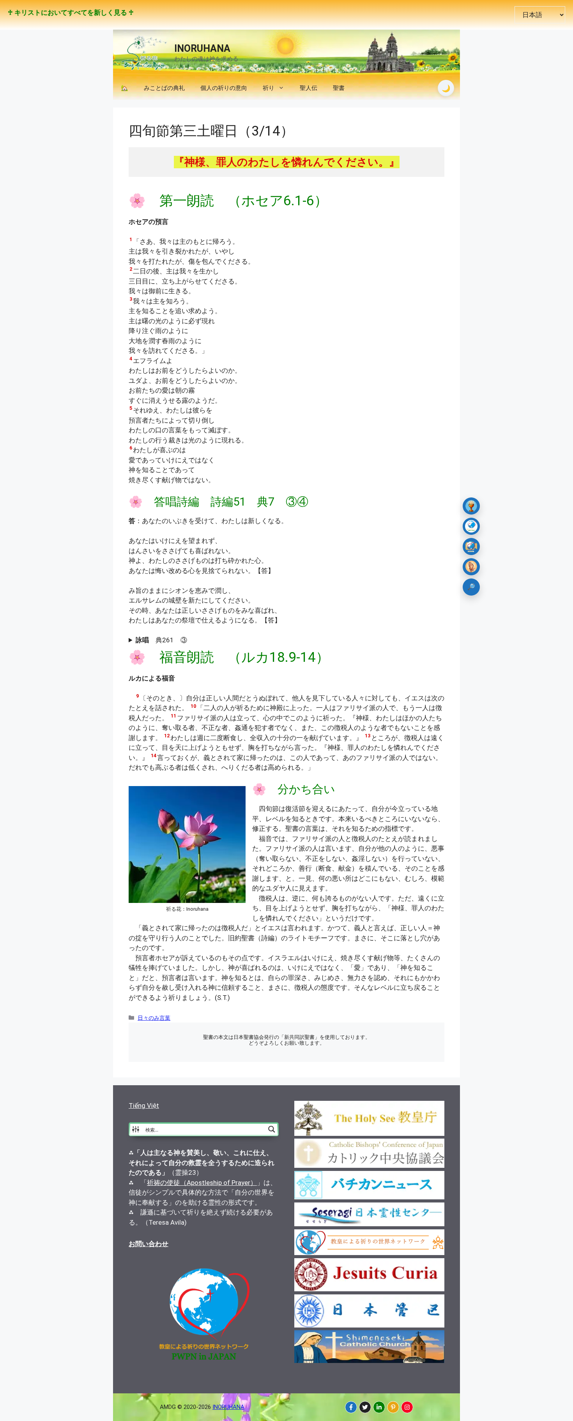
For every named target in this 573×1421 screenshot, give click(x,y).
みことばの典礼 (164, 88)
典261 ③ (161, 640)
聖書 (339, 88)
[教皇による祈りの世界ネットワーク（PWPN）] (471, 526)
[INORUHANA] (351, 1407)
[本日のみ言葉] (471, 506)
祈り (268, 88)
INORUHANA (202, 48)
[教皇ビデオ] (471, 546)
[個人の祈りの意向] (471, 566)
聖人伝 (308, 88)
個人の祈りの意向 (223, 88)
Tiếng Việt (144, 1105)
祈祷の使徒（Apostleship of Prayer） (202, 1183)
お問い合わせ (148, 1244)
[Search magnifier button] (271, 1129)
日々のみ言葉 (154, 1018)
